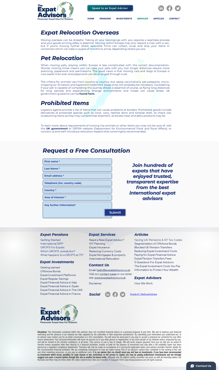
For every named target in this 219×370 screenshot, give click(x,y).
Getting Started (50, 240)
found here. (87, 93)
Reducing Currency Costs (105, 251)
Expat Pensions (54, 235)
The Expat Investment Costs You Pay (157, 266)
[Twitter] (178, 8)
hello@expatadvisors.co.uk (113, 270)
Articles (141, 235)
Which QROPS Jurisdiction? (57, 251)
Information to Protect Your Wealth (156, 270)
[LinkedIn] (161, 8)
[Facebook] (169, 8)
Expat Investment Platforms (58, 275)
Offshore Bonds (50, 271)
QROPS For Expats (52, 247)
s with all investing (163, 357)
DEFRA (77, 128)
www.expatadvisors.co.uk (110, 277)
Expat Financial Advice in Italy (58, 282)
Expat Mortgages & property (107, 255)
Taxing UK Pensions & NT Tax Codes (158, 240)
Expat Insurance (99, 247)
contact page (108, 274)
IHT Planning (97, 243)
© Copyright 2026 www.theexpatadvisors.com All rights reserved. (135, 360)
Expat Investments (57, 262)
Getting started (50, 267)
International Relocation (104, 258)
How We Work (144, 283)
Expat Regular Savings (54, 278)
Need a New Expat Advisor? (106, 240)
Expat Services (102, 235)
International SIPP (51, 243)
